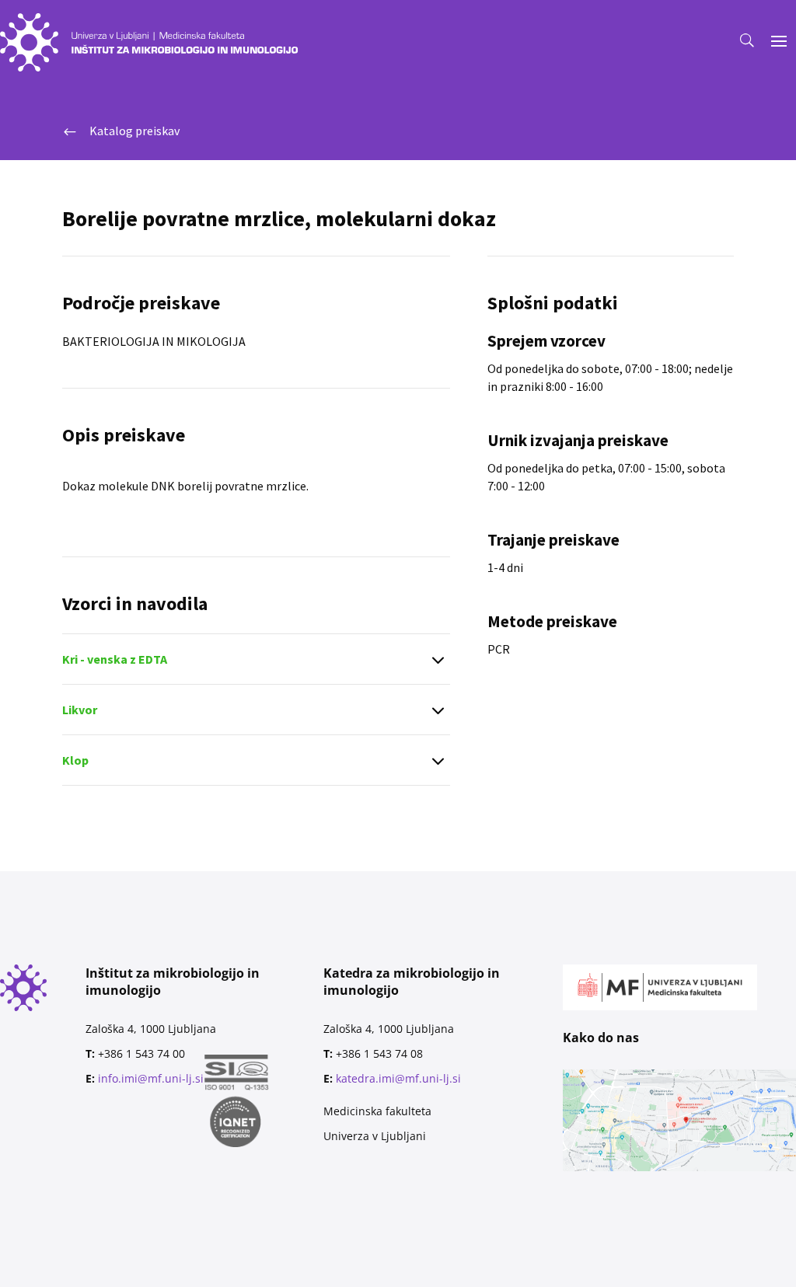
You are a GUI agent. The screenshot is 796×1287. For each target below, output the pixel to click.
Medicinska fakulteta (377, 1111)
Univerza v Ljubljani (374, 1135)
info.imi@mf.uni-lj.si (151, 1078)
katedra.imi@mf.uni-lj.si (398, 1078)
